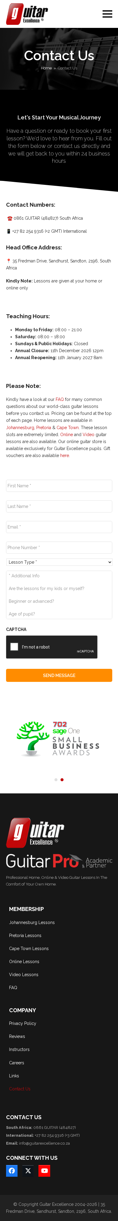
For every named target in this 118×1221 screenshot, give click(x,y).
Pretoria (43, 427)
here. (65, 455)
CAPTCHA (16, 629)
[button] (107, 14)
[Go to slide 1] (55, 779)
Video (88, 434)
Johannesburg (20, 427)
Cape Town (68, 427)
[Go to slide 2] (62, 779)
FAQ (60, 399)
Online (66, 434)
